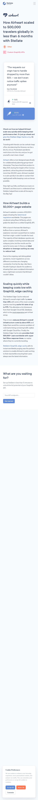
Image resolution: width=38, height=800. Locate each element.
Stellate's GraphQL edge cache (15, 346)
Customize (10, 792)
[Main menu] (34, 3)
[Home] (8, 3)
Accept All (10, 787)
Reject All (21, 787)
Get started (9, 401)
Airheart (6, 160)
